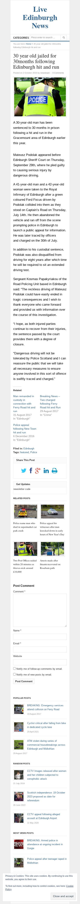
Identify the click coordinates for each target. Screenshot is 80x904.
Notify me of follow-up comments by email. (39, 668)
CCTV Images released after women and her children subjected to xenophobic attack (46, 775)
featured (24, 452)
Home (28, 44)
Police (33, 452)
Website (17, 656)
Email (17, 643)
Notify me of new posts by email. (34, 674)
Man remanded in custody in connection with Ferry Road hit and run (24, 404)
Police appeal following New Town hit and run (24, 428)
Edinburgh (28, 448)
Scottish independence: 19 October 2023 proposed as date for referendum (46, 796)
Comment (19, 591)
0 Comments (58, 73)
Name (17, 630)
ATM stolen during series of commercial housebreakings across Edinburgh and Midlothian (46, 745)
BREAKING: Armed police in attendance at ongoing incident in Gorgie (45, 844)
